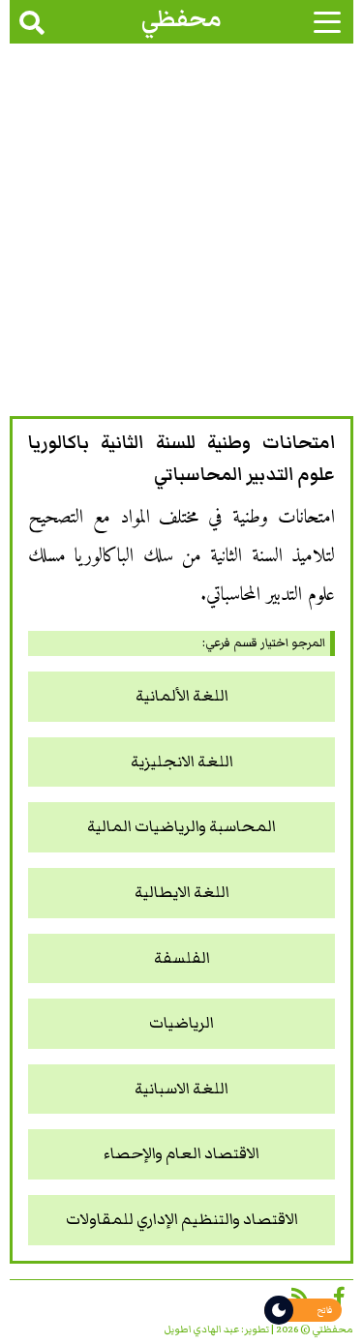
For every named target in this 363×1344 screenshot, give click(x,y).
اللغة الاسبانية (181, 1089)
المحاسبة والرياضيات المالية (181, 827)
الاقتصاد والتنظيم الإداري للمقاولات (182, 1220)
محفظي (181, 19)
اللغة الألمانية (182, 696)
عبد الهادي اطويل (202, 1329)
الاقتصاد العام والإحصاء (181, 1154)
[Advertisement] (181, 234)
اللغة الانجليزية (182, 762)
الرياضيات (181, 1023)
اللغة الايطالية (182, 893)
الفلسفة (182, 958)
